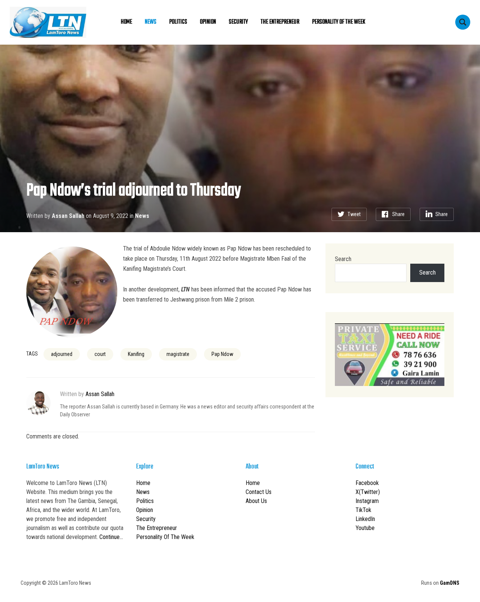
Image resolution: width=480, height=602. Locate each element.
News (150, 22)
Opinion (208, 22)
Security (238, 22)
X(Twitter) (368, 491)
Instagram (367, 500)
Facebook (367, 482)
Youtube (365, 527)
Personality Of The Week (338, 22)
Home (126, 22)
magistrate (177, 354)
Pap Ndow (222, 354)
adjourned (61, 354)
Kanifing (136, 354)
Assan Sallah (68, 215)
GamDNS (449, 583)
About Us (256, 500)
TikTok (363, 509)
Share (398, 214)
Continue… (111, 536)
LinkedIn (365, 518)
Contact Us (259, 491)
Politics (178, 22)
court (100, 354)
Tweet (354, 214)
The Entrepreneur (280, 22)
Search (343, 259)
